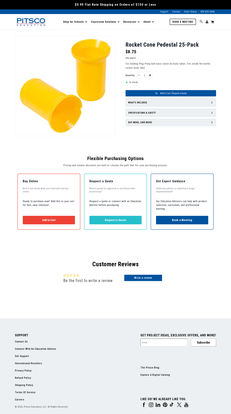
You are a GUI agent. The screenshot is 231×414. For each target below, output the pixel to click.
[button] (75, 22)
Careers (19, 399)
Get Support (22, 356)
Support (164, 11)
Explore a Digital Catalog (155, 374)
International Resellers (28, 363)
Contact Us (21, 341)
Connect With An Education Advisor (35, 348)
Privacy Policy (23, 370)
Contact (176, 11)
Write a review (143, 277)
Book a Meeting (183, 21)
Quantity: (130, 75)
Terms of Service (25, 392)
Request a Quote (115, 220)
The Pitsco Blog (149, 367)
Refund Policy (23, 377)
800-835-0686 (208, 11)
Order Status (190, 11)
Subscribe (203, 342)
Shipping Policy (24, 385)
